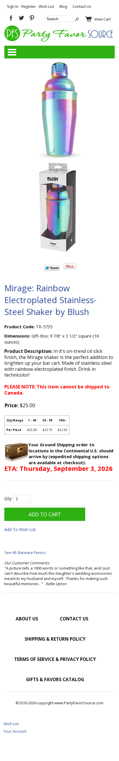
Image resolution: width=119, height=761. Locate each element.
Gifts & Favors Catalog (55, 679)
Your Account (14, 731)
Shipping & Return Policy (55, 639)
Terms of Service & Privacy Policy (55, 659)
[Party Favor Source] (59, 40)
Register (28, 6)
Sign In (12, 6)
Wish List (46, 6)
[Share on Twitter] (52, 269)
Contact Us (81, 6)
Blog (63, 6)
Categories (11, 52)
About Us (27, 619)
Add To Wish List (20, 529)
